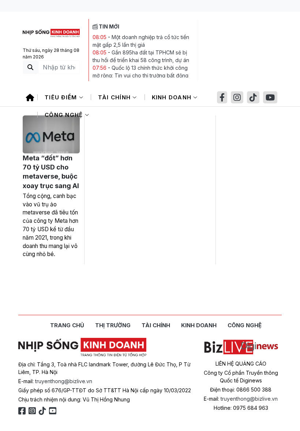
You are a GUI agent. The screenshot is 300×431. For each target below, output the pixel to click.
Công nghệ (65, 114)
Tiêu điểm (62, 97)
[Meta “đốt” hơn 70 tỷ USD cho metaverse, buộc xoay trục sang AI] (51, 134)
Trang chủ (67, 325)
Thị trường (113, 325)
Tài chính (115, 97)
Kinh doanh (173, 97)
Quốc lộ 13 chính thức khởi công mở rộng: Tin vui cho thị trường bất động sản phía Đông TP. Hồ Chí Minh (140, 75)
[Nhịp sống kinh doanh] (82, 347)
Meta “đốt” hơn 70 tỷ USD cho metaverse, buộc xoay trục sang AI (51, 172)
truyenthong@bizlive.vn (63, 381)
